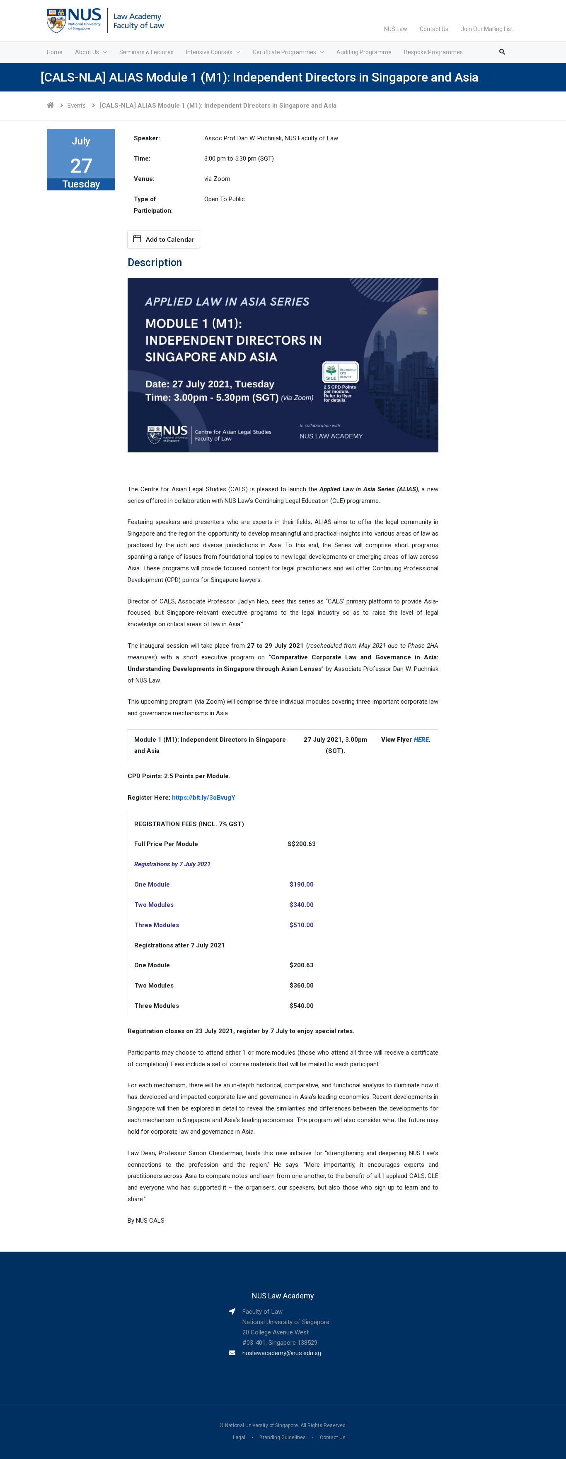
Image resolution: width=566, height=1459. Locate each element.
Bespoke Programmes (433, 52)
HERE (421, 739)
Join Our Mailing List (487, 29)
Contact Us (434, 29)
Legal (239, 1437)
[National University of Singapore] (74, 20)
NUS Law (395, 29)
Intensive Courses (209, 52)
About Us (87, 52)
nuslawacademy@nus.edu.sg (281, 1353)
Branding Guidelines (282, 1437)
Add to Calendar (170, 239)
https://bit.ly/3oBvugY (203, 797)
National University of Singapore (261, 1425)
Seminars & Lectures (146, 52)
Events (77, 105)
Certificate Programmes (284, 52)
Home (55, 52)
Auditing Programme (364, 52)
